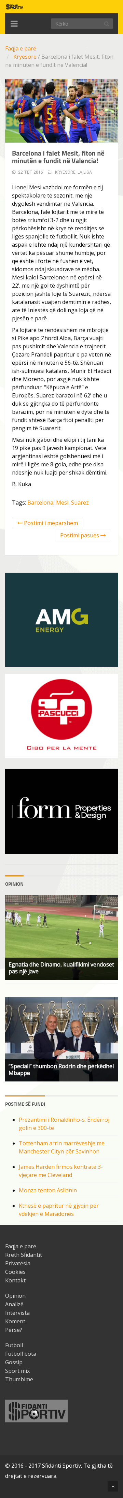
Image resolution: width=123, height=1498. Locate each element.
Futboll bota (20, 1353)
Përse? (13, 1330)
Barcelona (40, 502)
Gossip (14, 1362)
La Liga (85, 172)
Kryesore (25, 56)
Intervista (17, 1313)
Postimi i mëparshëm (50, 523)
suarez (80, 502)
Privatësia (17, 1263)
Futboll (14, 1345)
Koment (15, 1321)
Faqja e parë (20, 48)
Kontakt (15, 1280)
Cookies (15, 1272)
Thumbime (19, 1379)
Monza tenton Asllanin (48, 1190)
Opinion (15, 1295)
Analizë (14, 1304)
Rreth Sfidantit (23, 1255)
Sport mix (17, 1371)
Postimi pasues (80, 535)
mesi (62, 502)
